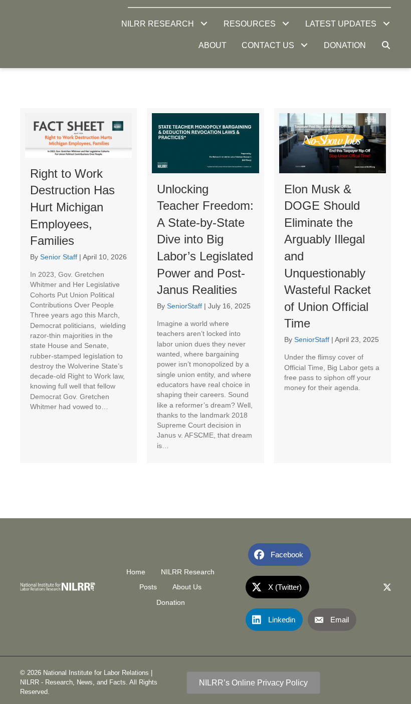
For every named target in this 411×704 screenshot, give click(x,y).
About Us (186, 587)
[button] (203, 24)
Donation (170, 602)
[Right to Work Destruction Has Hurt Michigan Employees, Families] (78, 285)
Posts (148, 587)
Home (135, 572)
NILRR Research (188, 572)
